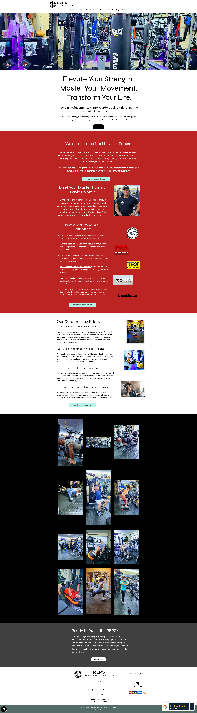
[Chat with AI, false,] (4, 709)
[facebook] (97, 684)
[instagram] (101, 684)
